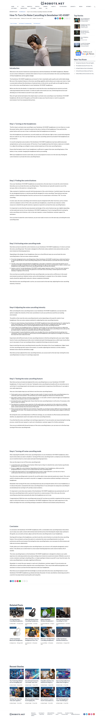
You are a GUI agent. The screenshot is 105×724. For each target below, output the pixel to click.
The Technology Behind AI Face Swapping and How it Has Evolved (16, 682)
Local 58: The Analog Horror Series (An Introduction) (85, 44)
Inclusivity (60, 713)
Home (12, 6)
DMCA (32, 715)
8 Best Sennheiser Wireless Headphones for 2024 (48, 621)
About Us (33, 713)
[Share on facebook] (55, 18)
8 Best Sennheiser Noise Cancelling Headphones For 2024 (31, 621)
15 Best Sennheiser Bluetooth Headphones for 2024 (16, 640)
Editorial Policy (51, 713)
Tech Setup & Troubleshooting (25, 23)
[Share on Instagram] (15, 581)
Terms (57, 714)
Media (80, 6)
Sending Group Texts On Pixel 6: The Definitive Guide (85, 25)
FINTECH (37, 6)
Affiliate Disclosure (75, 714)
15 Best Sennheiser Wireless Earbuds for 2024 (62, 640)
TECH (22, 6)
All (46, 8)
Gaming (45, 6)
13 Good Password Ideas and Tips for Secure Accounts (84, 71)
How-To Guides (13, 23)
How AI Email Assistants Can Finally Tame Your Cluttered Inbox (31, 682)
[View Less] (69, 18)
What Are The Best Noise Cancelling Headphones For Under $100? (48, 640)
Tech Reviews (62, 6)
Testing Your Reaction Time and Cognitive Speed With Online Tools (16, 700)
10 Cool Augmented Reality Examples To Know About (85, 19)
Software (14, 8)
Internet (88, 6)
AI (17, 6)
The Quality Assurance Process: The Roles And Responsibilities (84, 65)
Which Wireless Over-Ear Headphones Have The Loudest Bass (32, 640)
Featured (33, 8)
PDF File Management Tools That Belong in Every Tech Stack (62, 700)
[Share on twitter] (58, 18)
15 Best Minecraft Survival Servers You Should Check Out (84, 73)
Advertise (41, 714)
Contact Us (49, 714)
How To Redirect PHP (84, 38)
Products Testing (69, 713)
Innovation (24, 8)
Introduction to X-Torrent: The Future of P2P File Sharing (85, 31)
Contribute (33, 714)
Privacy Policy (65, 714)
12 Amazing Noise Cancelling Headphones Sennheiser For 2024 (16, 621)
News (40, 8)
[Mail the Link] (67, 18)
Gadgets (72, 6)
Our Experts (41, 713)
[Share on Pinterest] (60, 18)
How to (53, 6)
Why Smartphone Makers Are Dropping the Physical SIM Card (32, 700)
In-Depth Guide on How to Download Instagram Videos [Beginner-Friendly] (84, 68)
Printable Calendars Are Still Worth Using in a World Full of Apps (47, 682)
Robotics (29, 6)
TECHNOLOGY (36, 23)
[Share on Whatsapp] (62, 18)
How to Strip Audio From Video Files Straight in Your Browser (63, 682)
